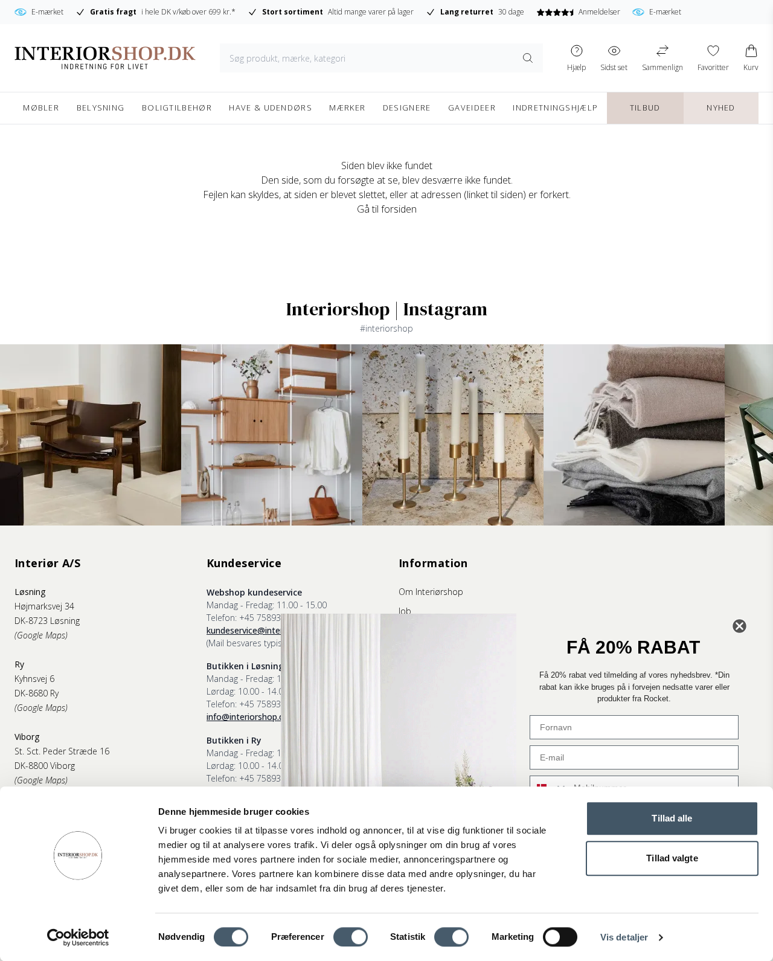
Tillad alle (672, 818)
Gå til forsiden (387, 209)
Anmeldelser (599, 12)
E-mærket (47, 12)
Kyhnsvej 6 (34, 678)
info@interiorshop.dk (247, 716)
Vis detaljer (624, 937)
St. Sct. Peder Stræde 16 (61, 751)
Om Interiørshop (431, 591)
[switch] (350, 937)
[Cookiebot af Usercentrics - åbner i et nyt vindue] (78, 937)
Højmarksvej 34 (44, 606)
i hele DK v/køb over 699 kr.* (163, 12)
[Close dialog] (739, 626)
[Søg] (528, 57)
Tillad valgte (672, 858)
